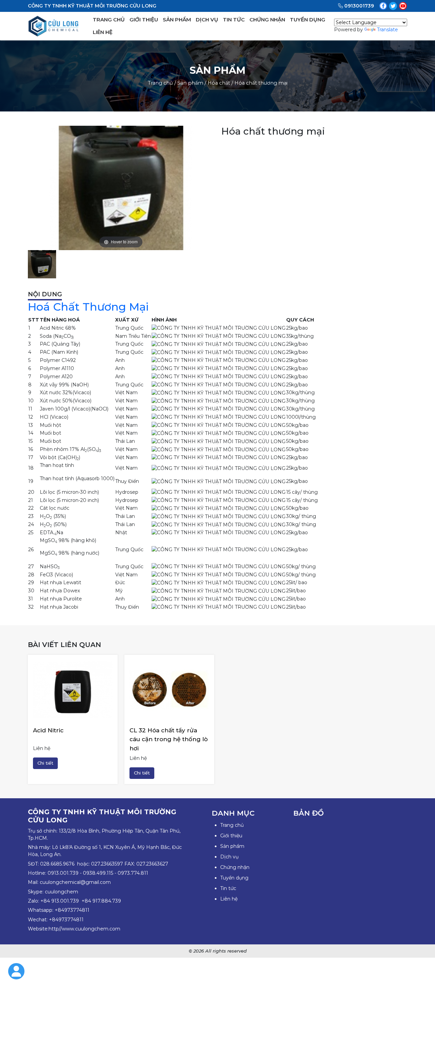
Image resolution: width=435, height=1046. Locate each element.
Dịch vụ (229, 857)
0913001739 (359, 6)
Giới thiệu (231, 836)
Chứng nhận (234, 867)
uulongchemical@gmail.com (76, 882)
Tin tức (228, 888)
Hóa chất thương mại (261, 83)
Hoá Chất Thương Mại (88, 306)
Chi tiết (45, 763)
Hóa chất (219, 83)
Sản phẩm (190, 83)
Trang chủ (160, 83)
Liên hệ (229, 899)
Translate (387, 30)
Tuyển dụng (234, 878)
